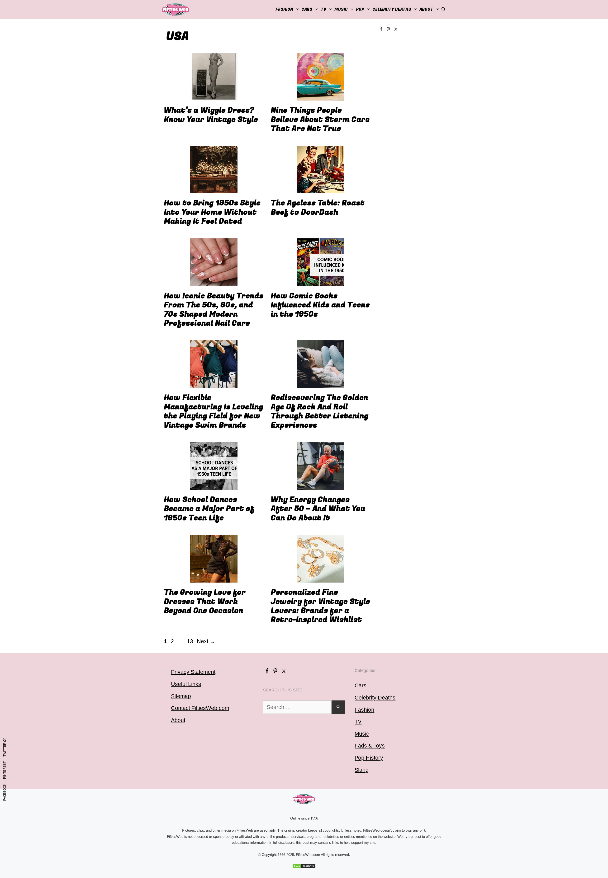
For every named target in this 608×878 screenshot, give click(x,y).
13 (190, 641)
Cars (306, 9)
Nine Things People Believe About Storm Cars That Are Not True (320, 119)
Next (206, 641)
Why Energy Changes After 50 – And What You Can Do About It (318, 509)
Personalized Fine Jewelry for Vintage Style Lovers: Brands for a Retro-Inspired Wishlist (320, 606)
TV (358, 722)
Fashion (284, 9)
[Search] (338, 707)
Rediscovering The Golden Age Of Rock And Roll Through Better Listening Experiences (319, 411)
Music (341, 9)
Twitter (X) (5, 747)
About (426, 9)
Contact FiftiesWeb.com (200, 708)
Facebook (5, 792)
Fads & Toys (370, 746)
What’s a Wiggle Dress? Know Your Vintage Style (211, 115)
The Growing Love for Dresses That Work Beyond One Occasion (205, 601)
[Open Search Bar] (443, 9)
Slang (362, 770)
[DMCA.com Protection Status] (304, 866)
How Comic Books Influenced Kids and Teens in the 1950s (320, 305)
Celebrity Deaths (391, 9)
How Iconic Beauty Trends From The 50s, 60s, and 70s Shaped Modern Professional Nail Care (213, 309)
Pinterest (5, 770)
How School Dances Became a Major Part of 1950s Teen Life (209, 509)
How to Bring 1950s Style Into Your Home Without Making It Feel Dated (212, 212)
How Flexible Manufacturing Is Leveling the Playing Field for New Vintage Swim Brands (213, 411)
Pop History (369, 758)
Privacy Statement (193, 672)
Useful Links (186, 684)
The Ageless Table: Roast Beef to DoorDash (318, 208)
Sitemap (181, 696)
